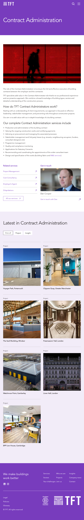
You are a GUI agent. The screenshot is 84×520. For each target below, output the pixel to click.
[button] (78, 4)
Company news (75, 478)
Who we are (60, 473)
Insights (72, 473)
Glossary (6, 505)
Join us (59, 481)
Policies (6, 502)
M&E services (56, 155)
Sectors (46, 478)
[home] (9, 3)
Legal (5, 497)
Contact (72, 481)
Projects (59, 478)
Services (46, 473)
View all (8, 233)
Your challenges (49, 481)
